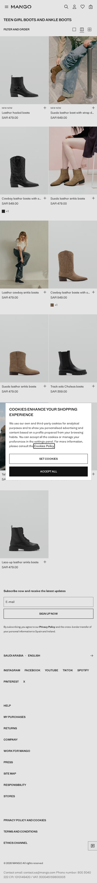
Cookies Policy (44, 446)
